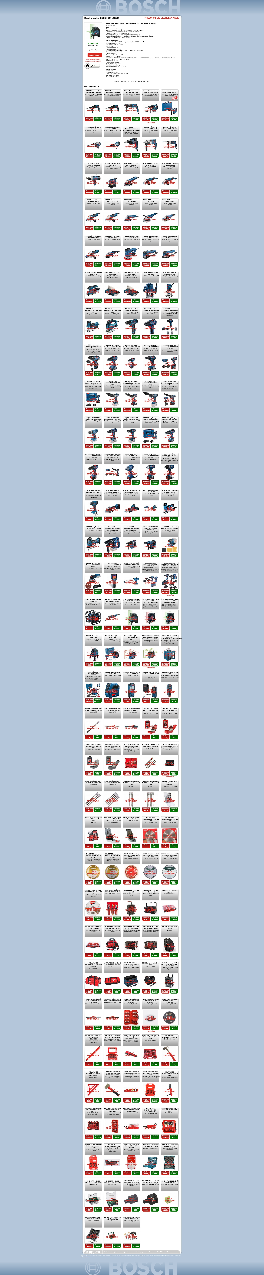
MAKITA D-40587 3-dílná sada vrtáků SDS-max (150, 745)
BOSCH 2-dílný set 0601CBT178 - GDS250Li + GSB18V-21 (150, 564)
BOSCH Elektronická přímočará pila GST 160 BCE (112, 310)
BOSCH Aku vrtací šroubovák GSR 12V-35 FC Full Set (93, 346)
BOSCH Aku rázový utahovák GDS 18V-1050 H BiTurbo (169, 455)
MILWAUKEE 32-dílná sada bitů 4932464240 (112, 1036)
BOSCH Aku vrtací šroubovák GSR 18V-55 (151, 346)
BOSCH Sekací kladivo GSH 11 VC (112, 128)
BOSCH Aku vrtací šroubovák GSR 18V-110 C (131, 383)
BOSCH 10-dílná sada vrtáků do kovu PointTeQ (169, 782)
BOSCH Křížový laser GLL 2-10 (112, 673)
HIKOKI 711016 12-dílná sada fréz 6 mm (169, 1182)
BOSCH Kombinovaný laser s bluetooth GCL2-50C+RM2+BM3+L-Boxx (151, 601)
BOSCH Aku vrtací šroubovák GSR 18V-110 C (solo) (112, 383)
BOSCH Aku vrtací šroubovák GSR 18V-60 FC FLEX (170, 346)
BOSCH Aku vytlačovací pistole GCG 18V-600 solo (131, 563)
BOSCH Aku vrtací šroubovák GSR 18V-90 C (93, 383)
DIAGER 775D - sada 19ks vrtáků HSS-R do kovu (150, 710)
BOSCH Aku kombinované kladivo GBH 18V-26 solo (131, 528)
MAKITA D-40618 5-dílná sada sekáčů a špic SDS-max (169, 745)
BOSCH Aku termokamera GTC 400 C (112, 564)
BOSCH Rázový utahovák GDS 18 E (93, 164)
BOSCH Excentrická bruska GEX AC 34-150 (131, 237)
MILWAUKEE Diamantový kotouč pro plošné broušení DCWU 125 (132, 855)
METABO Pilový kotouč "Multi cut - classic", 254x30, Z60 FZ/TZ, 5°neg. (169, 855)
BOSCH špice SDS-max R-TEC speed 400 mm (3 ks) (131, 782)
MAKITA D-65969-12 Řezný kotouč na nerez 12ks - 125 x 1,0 (93, 891)
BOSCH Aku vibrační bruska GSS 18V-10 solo (169, 527)
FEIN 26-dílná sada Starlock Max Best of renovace (131, 1218)
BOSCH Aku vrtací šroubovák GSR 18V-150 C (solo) (150, 383)
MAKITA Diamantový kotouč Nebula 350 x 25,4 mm (93, 855)
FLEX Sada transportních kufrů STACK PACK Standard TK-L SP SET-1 (169, 964)
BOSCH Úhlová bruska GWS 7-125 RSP (131, 164)
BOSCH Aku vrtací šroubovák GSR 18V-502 (112, 346)
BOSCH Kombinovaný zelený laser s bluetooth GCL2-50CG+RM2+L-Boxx (169, 601)
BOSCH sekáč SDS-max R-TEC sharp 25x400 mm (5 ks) (112, 781)
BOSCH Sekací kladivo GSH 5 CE (93, 128)
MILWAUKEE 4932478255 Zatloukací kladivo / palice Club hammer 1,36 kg (112, 1073)
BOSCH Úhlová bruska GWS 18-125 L (151, 164)
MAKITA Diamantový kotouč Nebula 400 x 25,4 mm (112, 855)
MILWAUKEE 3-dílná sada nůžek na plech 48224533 (112, 890)
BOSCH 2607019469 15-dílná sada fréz (112, 1218)
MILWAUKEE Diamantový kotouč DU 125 (151, 819)
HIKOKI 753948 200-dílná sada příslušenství (112, 1182)
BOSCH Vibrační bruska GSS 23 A (93, 273)
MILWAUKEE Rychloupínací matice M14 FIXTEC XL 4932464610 (170, 1001)
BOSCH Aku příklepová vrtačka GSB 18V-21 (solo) (93, 418)
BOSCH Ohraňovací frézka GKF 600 (170, 273)
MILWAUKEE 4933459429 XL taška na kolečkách (93, 964)
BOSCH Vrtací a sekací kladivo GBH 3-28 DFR (151, 91)
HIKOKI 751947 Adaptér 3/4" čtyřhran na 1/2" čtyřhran (150, 1181)
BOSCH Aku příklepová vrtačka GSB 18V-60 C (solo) (112, 418)
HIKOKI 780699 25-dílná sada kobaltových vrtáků (131, 818)
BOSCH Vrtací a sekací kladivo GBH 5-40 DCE (170, 91)
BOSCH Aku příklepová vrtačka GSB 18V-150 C (112, 455)
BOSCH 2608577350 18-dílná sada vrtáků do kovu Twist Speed (93, 819)
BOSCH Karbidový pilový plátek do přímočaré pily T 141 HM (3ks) (93, 1001)
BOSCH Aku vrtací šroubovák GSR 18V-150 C (169, 383)
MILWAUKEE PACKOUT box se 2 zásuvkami (132, 927)
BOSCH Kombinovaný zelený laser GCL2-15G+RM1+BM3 (131, 600)
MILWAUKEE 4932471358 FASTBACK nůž (169, 1073)
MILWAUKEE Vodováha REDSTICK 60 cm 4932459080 (93, 1037)
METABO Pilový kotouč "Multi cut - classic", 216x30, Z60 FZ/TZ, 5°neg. (150, 855)
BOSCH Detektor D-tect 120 (170, 673)
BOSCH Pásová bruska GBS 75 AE (112, 273)
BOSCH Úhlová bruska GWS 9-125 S (131, 200)
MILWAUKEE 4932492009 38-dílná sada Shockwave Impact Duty (112, 1110)
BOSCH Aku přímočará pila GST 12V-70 (170, 491)
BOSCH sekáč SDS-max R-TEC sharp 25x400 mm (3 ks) (93, 781)
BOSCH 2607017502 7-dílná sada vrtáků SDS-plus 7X (112, 818)
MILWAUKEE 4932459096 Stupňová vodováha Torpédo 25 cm (131, 1073)
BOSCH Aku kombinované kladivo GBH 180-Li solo (112, 528)
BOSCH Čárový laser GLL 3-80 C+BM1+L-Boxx (131, 637)
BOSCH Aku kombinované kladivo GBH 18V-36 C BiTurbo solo (150, 528)
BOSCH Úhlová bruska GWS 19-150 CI (93, 237)
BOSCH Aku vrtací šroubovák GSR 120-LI (131, 309)
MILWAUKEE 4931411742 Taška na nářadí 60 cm (112, 963)
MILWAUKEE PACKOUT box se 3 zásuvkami (151, 927)
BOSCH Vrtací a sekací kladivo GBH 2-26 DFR (93, 91)
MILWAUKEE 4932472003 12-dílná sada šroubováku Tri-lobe (150, 1037)
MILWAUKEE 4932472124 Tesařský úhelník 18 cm (93, 1073)
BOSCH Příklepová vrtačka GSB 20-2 (150, 128)
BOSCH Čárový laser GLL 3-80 (112, 636)
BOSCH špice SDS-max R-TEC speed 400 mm (112, 709)
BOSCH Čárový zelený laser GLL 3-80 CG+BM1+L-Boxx (150, 636)
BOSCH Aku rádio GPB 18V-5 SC (93, 600)
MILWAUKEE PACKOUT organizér (170, 891)
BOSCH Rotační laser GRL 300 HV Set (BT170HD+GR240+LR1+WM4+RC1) (171, 637)
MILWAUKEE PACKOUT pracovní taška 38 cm (112, 927)
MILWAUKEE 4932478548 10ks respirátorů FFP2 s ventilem (131, 1146)
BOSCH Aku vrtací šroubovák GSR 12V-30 (151, 309)
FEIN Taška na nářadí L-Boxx (150, 963)
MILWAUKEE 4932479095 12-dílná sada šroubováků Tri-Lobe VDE (93, 1110)
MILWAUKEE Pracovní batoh (169, 927)
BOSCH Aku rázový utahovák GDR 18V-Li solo (93, 492)
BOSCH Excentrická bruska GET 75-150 (170, 237)
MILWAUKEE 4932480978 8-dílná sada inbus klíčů (150, 1110)
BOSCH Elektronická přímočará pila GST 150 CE (93, 310)
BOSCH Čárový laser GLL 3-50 (93, 636)
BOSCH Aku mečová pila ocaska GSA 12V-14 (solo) (150, 491)
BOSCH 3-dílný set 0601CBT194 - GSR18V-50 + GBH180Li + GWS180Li (169, 564)
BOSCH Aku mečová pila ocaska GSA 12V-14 (131, 491)
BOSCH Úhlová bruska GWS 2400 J (170, 200)
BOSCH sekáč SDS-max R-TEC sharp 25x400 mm (93, 709)
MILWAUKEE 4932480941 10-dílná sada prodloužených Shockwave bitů (131, 1110)
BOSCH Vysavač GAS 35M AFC (112, 164)
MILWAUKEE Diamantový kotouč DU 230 (170, 819)
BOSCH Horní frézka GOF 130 (151, 273)
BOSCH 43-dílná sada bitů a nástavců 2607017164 (93, 1218)
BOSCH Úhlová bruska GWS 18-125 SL (170, 164)
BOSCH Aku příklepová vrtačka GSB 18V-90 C (151, 418)
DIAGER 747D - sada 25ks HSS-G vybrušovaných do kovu (112, 746)
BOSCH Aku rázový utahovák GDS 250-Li (131, 455)
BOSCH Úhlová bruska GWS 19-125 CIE (112, 200)
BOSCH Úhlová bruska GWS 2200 (151, 200)
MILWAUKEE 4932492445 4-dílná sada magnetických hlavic (169, 1110)
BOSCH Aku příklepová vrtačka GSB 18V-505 (93, 455)
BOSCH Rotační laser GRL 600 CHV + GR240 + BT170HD (93, 673)
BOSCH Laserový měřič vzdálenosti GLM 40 (131, 673)
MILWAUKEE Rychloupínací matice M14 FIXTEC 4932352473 (151, 1001)
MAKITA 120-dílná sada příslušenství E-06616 (151, 1145)
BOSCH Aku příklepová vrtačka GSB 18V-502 (170, 418)
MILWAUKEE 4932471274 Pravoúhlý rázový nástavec (132, 1036)
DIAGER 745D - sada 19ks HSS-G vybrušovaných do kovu (93, 746)
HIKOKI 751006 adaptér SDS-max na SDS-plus (131, 709)
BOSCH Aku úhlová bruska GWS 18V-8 (112, 491)
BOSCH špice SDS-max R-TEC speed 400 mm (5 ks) (150, 782)
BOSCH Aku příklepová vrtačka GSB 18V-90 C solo (132, 418)
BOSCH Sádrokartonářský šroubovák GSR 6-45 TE (131, 128)
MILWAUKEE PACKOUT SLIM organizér (93, 927)
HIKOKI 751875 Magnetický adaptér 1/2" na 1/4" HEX (132, 1181)
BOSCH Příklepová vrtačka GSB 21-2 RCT (169, 128)
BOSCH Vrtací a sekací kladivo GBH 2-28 (131, 91)
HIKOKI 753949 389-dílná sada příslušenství (93, 1182)
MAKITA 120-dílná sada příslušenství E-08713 (170, 1145)
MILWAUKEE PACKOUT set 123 (132, 891)
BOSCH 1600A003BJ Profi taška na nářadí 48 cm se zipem (131, 964)
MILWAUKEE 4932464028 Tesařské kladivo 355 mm (169, 1037)
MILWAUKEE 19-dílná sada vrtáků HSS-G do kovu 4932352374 (131, 746)
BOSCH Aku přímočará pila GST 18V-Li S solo (93, 527)
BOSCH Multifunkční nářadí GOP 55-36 (112, 600)
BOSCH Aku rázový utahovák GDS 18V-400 (151, 455)
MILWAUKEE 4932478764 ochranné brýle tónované (112, 1146)
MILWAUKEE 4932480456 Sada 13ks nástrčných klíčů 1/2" (151, 1073)
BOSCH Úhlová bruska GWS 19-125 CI (93, 200)
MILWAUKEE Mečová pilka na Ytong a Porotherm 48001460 (112, 1000)
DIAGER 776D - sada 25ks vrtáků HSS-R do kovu (169, 710)
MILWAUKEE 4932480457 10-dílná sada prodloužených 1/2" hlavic (93, 1146)
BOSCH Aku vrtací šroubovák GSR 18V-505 (131, 346)
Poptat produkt (94, 55)
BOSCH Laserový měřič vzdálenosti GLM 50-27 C (151, 673)
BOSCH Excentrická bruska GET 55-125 (151, 237)
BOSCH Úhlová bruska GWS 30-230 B (112, 237)
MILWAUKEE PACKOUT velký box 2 (151, 891)
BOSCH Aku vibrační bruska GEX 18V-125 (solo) (93, 564)
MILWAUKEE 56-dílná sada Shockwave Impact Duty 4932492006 (131, 1001)
